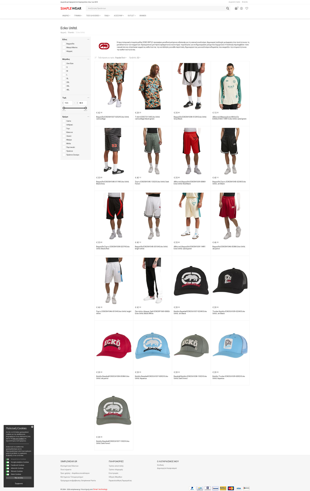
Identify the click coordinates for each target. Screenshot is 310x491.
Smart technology (100, 489)
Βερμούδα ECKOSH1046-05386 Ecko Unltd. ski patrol (229, 248)
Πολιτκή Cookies (18, 439)
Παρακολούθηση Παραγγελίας (120, 481)
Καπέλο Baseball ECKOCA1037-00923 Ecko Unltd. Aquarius (151, 377)
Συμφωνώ (19, 483)
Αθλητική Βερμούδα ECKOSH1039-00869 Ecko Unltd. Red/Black (189, 183)
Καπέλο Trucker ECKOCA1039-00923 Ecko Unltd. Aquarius (229, 377)
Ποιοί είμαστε (66, 470)
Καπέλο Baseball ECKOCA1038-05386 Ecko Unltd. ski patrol (112, 377)
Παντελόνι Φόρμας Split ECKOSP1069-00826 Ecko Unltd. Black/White (152, 312)
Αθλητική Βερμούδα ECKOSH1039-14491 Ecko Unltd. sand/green (189, 248)
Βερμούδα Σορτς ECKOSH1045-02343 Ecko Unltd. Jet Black (229, 183)
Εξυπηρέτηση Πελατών (69, 466)
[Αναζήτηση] (227, 8)
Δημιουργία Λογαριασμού (167, 468)
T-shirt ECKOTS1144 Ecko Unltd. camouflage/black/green (147, 118)
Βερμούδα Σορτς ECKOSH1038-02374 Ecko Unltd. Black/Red (113, 248)
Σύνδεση (160, 465)
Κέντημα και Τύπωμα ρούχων (72, 477)
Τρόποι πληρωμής (116, 470)
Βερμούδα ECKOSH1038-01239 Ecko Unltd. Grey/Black (190, 118)
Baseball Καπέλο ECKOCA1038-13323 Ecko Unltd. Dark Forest (190, 377)
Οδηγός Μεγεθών (115, 477)
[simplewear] (71, 8)
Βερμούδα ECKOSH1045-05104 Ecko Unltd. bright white (151, 248)
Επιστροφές (113, 473)
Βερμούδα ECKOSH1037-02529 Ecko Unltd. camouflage (112, 118)
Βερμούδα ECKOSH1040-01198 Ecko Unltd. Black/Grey (112, 183)
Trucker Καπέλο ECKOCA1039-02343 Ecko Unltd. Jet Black (229, 312)
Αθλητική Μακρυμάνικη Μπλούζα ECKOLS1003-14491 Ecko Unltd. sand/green (229, 118)
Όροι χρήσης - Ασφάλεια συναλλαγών (75, 473)
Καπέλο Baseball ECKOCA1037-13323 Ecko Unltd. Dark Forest (112, 442)
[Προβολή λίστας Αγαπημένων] (246, 8)
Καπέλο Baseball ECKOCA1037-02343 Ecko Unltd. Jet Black (190, 312)
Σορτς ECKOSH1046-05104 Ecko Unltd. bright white (113, 312)
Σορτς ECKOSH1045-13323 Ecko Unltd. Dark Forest (152, 183)
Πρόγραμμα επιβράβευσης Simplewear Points (78, 481)
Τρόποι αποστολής (116, 466)
